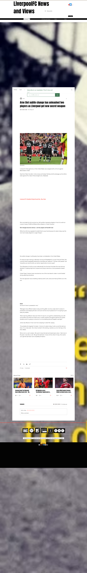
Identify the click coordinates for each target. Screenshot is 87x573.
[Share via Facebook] (20, 364)
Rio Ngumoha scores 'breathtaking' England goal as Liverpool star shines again (43, 391)
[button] (71, 89)
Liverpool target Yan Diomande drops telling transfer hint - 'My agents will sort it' (22, 391)
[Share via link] (30, 364)
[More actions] (66, 98)
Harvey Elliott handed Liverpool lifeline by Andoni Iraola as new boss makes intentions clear (63, 391)
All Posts (15, 89)
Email (28, 92)
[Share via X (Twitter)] (23, 364)
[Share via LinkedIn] (26, 364)
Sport (21, 89)
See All (72, 375)
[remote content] (43, 122)
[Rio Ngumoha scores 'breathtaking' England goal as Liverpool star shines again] (43, 383)
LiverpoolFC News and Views (31, 7)
